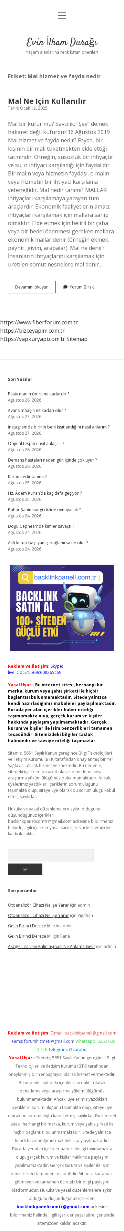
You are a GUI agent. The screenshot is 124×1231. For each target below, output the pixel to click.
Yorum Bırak (82, 287)
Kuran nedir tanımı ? (27, 477)
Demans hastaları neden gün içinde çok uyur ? (52, 460)
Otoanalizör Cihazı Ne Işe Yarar (38, 905)
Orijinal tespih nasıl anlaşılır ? (36, 443)
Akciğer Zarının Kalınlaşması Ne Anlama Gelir (51, 946)
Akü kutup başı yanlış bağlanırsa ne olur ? (48, 543)
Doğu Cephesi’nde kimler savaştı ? (41, 526)
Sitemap (76, 339)
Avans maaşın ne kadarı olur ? (37, 410)
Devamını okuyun (35, 288)
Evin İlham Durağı (62, 43)
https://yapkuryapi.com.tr (32, 339)
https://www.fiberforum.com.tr (39, 322)
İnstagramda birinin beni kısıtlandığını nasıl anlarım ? (59, 427)
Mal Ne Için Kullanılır (47, 101)
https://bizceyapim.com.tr (32, 330)
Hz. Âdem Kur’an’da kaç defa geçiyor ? (45, 493)
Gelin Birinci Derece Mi (30, 926)
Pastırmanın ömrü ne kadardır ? (38, 394)
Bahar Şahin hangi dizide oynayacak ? (44, 510)
